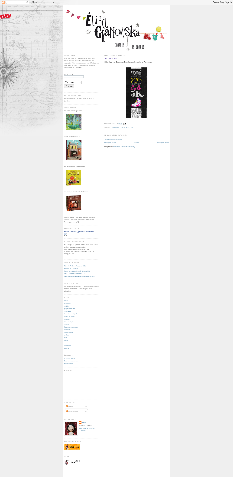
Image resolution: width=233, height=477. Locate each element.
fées (65, 337)
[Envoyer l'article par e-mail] (124, 123)
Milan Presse (68, 363)
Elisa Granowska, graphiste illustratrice (79, 232)
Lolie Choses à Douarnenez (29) (74, 274)
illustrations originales (71, 314)
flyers (122, 127)
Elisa (84, 422)
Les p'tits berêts (69, 358)
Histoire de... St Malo (71, 268)
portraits (67, 319)
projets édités (68, 332)
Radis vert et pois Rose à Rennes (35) (77, 271)
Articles (70, 407)
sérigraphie (67, 345)
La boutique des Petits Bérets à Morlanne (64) (79, 276)
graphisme (130, 127)
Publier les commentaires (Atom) (124, 147)
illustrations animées (71, 327)
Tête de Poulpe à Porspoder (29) (75, 266)
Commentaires (73, 411)
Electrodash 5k (111, 58)
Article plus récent (110, 142)
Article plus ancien (163, 142)
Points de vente (69, 316)
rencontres (67, 343)
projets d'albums (69, 309)
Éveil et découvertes (71, 361)
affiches (115, 127)
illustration (67, 303)
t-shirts (66, 348)
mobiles (66, 306)
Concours (67, 330)
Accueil (136, 142)
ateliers (66, 335)
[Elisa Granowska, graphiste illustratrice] (65, 235)
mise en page (68, 322)
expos (66, 301)
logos (66, 340)
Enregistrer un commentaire (113, 139)
